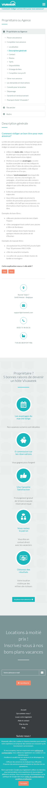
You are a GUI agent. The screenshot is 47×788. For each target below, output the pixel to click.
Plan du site (23, 724)
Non (11, 271)
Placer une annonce (14, 38)
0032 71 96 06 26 (23, 327)
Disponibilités (14, 65)
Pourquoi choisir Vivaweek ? (18, 100)
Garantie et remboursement (18, 95)
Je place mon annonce (22, 599)
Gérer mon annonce (14, 78)
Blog (23, 728)
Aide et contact (23, 721)
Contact (12, 54)
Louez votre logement (23, 717)
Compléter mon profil (17, 73)
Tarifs (11, 62)
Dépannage (11, 91)
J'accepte (23, 783)
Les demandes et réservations (18, 83)
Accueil (23, 710)
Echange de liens (15, 69)
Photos (11, 58)
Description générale (18, 50)
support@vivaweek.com (23, 312)
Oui (4, 271)
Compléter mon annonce (16, 42)
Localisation (13, 47)
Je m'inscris (24, 683)
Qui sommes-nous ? (23, 713)
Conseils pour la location (16, 87)
